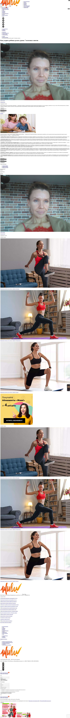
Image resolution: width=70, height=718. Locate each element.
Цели (3, 16)
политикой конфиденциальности (20, 689)
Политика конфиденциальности (7, 642)
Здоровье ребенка (5, 34)
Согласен (2, 702)
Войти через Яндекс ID (4, 672)
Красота (25, 4)
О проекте (4, 644)
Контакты (3, 30)
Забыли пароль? (3, 679)
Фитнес (25, 2)
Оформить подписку (3, 3)
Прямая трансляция (5, 9)
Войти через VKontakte (4, 673)
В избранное (2, 162)
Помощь (3, 29)
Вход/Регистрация (5, 7)
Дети (3, 10)
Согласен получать (8, 692)
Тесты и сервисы (5, 15)
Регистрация (5, 680)
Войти (1, 680)
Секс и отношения (27, 5)
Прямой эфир (4, 632)
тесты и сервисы (26, 6)
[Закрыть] (1, 717)
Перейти (1, 113)
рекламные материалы (6, 643)
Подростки (4, 32)
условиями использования (9, 689)
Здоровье (3, 628)
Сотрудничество (5, 635)
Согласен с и (13, 689)
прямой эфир (26, 7)
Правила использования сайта (7, 641)
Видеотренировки (5, 8)
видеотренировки (27, 1)
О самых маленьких (5, 33)
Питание (25, 3)
